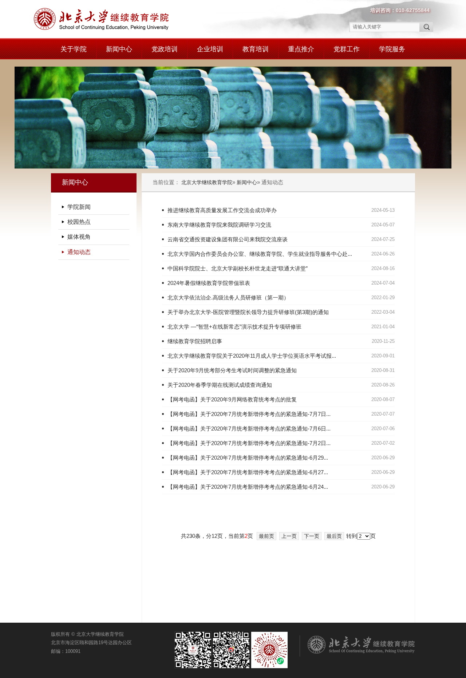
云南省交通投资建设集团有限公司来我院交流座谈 (227, 239)
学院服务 (392, 49)
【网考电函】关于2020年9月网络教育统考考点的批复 (232, 399)
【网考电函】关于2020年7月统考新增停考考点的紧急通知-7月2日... (249, 443)
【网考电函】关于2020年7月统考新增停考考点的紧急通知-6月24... (247, 487)
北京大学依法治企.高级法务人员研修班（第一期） (228, 297)
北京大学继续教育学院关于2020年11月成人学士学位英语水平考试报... (251, 356)
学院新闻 (79, 207)
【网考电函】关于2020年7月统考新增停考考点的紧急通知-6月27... (247, 472)
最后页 (334, 536)
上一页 (289, 536)
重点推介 (301, 49)
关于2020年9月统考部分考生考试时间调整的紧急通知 (232, 370)
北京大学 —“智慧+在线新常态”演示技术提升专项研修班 (234, 327)
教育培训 (255, 49)
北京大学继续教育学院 (206, 182)
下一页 (311, 536)
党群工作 (346, 49)
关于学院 (73, 49)
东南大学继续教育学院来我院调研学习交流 (219, 225)
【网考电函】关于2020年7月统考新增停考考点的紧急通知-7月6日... (249, 428)
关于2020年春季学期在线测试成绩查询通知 (219, 385)
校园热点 (79, 222)
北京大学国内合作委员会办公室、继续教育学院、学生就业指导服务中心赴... (259, 254)
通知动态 (79, 252)
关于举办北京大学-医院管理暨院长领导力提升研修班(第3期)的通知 (248, 312)
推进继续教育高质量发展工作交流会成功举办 (222, 210)
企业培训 (210, 49)
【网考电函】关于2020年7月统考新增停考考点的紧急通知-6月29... (247, 458)
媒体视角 (79, 237)
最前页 (266, 536)
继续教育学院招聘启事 (194, 341)
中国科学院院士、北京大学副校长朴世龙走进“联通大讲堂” (237, 268)
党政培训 (164, 49)
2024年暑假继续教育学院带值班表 (208, 283)
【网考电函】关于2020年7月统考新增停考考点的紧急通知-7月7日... (249, 414)
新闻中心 (119, 49)
